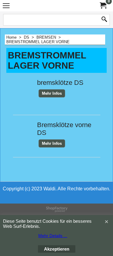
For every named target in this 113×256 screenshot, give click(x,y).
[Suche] (104, 19)
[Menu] (6, 6)
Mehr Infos (52, 93)
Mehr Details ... (52, 235)
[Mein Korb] (102, 5)
